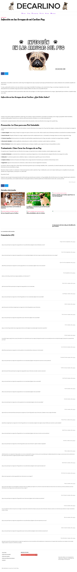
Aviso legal (4, 552)
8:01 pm (74, 378)
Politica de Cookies (6, 556)
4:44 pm (74, 517)
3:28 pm (74, 367)
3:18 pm (74, 430)
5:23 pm (74, 347)
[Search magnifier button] (36, 555)
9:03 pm (74, 399)
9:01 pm (74, 473)
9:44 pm (74, 335)
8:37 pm (74, 262)
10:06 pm (73, 440)
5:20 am (74, 357)
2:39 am (74, 304)
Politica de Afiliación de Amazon (8, 558)
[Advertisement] (38, 30)
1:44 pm (74, 324)
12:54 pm (73, 419)
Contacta (4, 560)
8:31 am (74, 462)
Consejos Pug (3, 17)
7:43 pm (74, 527)
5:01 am (74, 483)
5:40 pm (74, 505)
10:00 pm (73, 272)
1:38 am (74, 409)
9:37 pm (74, 293)
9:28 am (74, 252)
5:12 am (74, 283)
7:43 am (74, 538)
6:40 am (74, 495)
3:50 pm (74, 388)
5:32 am (74, 314)
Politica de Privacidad (6, 554)
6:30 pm (74, 241)
